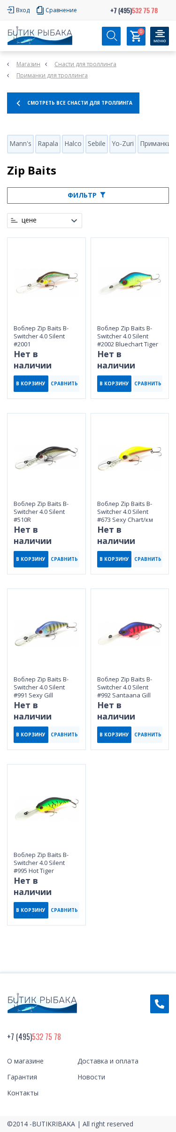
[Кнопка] (159, 36)
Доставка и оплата (107, 1060)
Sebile (97, 143)
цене (29, 220)
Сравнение (61, 10)
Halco (73, 143)
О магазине (25, 1060)
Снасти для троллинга (85, 64)
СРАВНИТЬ (64, 383)
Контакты (22, 1092)
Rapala (48, 143)
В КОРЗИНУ (31, 383)
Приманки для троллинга (52, 75)
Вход (23, 10)
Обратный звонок (159, 1003)
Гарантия (22, 1076)
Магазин (28, 64)
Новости (91, 1076)
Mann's (20, 143)
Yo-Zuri (123, 143)
